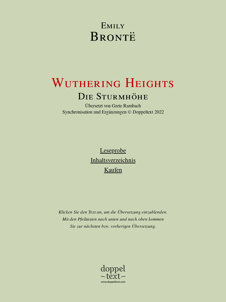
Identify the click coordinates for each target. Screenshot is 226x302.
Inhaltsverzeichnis (113, 160)
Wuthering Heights (112, 82)
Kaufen (113, 169)
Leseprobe (113, 150)
